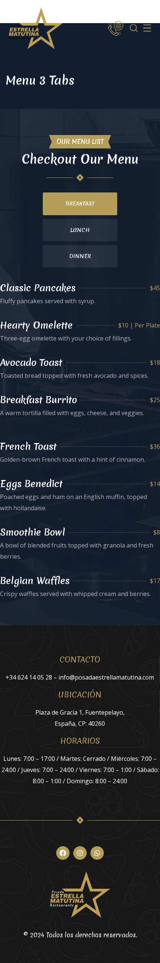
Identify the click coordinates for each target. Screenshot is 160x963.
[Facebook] (63, 853)
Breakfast (80, 203)
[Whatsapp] (97, 853)
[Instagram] (80, 853)
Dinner (80, 256)
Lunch (80, 230)
